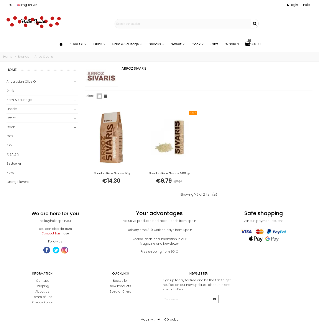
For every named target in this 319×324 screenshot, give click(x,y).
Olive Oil (76, 44)
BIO (9, 145)
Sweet (176, 44)
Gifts (214, 44)
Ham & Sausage (125, 44)
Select (89, 96)
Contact (42, 280)
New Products (120, 286)
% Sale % (232, 44)
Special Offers (120, 291)
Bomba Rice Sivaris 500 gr (169, 173)
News (11, 172)
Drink (97, 44)
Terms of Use (42, 297)
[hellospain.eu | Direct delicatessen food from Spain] (34, 23)
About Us (42, 291)
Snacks (155, 44)
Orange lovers (18, 182)
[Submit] (215, 299)
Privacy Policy (42, 302)
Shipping (42, 286)
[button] (306, 5)
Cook (196, 44)
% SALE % (13, 154)
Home (12, 69)
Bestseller (14, 163)
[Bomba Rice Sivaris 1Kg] (111, 137)
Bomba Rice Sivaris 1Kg (112, 173)
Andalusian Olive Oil (22, 81)
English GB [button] (29, 5)
